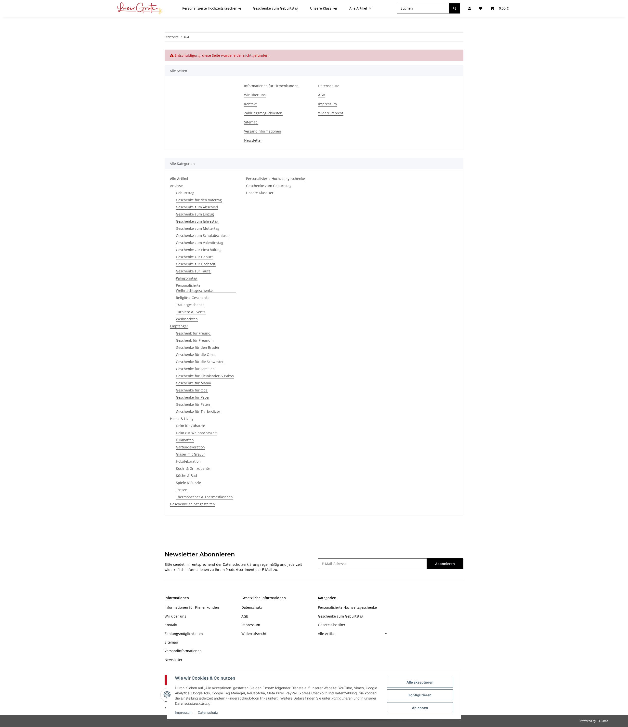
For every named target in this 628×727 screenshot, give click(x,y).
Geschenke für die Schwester (200, 361)
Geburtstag (185, 192)
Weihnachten (187, 319)
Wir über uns (255, 95)
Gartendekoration (190, 447)
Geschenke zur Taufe (193, 271)
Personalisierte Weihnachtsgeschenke (194, 288)
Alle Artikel (327, 633)
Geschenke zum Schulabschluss (202, 235)
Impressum (184, 712)
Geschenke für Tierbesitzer (198, 411)
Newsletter (253, 140)
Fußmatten (185, 440)
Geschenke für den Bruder (198, 347)
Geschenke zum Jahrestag (197, 221)
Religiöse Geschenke (192, 297)
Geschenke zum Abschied (197, 207)
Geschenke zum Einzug (195, 214)
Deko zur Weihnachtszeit (196, 433)
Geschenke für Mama (193, 383)
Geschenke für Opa (192, 390)
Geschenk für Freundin (195, 340)
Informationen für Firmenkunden (271, 85)
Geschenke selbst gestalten (192, 504)
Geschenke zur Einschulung (199, 249)
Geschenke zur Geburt (194, 257)
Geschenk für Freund (193, 333)
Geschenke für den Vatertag (199, 200)
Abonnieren (445, 563)
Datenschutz (208, 712)
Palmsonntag (186, 278)
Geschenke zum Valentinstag (199, 242)
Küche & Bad (186, 475)
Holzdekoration (188, 461)
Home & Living (182, 418)
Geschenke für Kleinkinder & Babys (205, 376)
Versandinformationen (262, 131)
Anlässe (176, 185)
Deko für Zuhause (190, 425)
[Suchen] (454, 8)
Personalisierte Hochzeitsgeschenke (275, 178)
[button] (352, 633)
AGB (321, 95)
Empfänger (179, 326)
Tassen (181, 489)
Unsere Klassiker (260, 192)
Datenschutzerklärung (241, 564)
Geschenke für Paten (193, 404)
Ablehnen (420, 708)
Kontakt (250, 104)
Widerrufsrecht (330, 113)
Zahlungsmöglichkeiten (263, 113)
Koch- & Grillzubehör (193, 468)
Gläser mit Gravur (190, 454)
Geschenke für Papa (192, 397)
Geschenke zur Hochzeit (195, 264)
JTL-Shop (602, 721)
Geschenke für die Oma (195, 354)
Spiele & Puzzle (188, 482)
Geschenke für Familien (195, 368)
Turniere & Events (190, 312)
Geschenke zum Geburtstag (268, 185)
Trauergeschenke (190, 304)
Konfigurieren (420, 695)
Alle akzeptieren (419, 682)
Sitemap (251, 122)
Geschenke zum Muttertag (197, 228)
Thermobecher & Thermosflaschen (204, 497)
